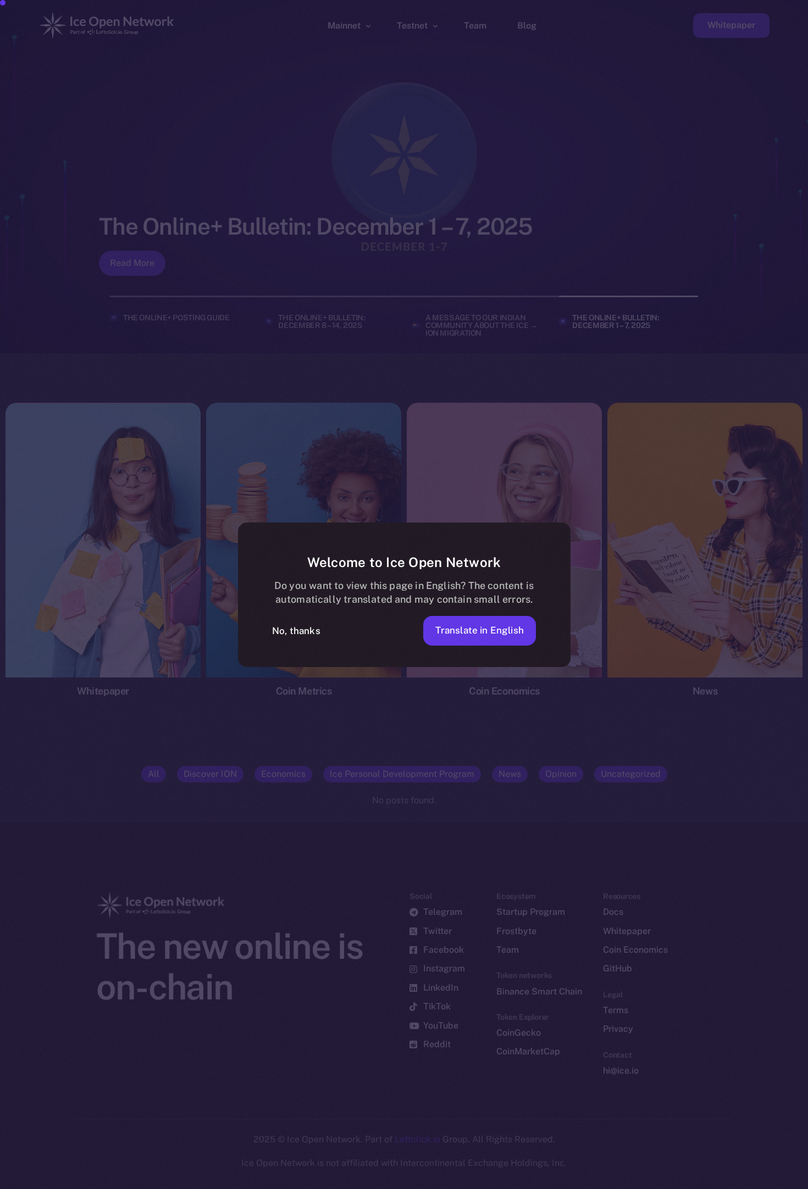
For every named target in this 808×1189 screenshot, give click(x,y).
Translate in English (479, 630)
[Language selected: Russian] (527, 1178)
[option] (274, 1179)
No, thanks (296, 630)
